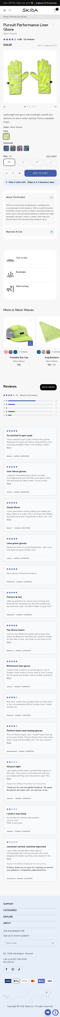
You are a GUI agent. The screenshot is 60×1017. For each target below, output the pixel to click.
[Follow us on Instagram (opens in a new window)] (13, 969)
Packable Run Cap (19, 357)
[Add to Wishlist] (53, 25)
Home (5, 17)
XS (9, 162)
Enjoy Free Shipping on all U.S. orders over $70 (30, 3)
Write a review (48, 387)
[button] (10, 39)
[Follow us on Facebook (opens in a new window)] (6, 969)
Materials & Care (14, 231)
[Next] (55, 107)
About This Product (15, 197)
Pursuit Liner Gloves (18, 17)
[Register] (52, 943)
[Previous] (4, 107)
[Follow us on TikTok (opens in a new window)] (19, 969)
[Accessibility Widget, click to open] (55, 1012)
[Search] (10, 10)
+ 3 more (23, 351)
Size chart (51, 156)
